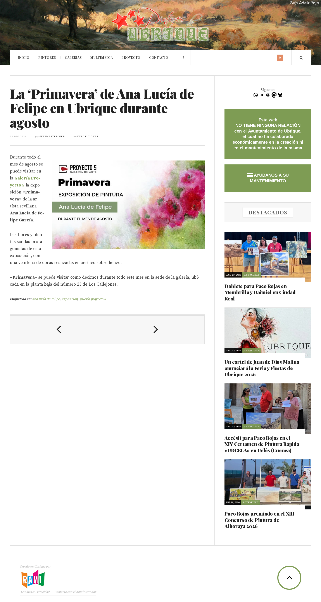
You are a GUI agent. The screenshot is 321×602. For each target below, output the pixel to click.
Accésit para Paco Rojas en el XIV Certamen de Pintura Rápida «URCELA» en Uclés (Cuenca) (261, 444)
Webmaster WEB (52, 136)
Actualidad (251, 275)
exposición (70, 299)
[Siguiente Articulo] (155, 330)
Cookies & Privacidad (35, 592)
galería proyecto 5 (93, 299)
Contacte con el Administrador (75, 592)
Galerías (73, 57)
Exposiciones (87, 136)
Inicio (23, 57)
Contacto (158, 57)
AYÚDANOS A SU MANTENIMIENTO (269, 178)
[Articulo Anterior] (58, 330)
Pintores (47, 57)
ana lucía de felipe (46, 299)
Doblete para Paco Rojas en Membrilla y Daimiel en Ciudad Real (260, 292)
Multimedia (101, 57)
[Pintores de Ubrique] (160, 24)
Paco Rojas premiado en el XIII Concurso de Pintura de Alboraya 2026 (259, 519)
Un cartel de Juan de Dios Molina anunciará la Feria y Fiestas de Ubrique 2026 (261, 368)
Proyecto (130, 57)
